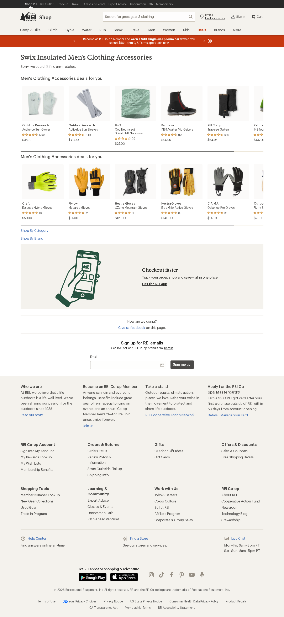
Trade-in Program (34, 514)
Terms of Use (46, 601)
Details (168, 348)
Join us (88, 426)
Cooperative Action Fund (240, 501)
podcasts (202, 574)
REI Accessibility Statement (176, 607)
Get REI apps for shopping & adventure (108, 569)
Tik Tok (161, 574)
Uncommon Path (100, 513)
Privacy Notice (113, 601)
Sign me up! (182, 364)
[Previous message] (74, 41)
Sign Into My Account (37, 451)
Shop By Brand (32, 238)
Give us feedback (131, 327)
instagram (151, 574)
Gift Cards (162, 457)
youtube (192, 574)
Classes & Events (100, 506)
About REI (229, 495)
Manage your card (234, 415)
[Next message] (203, 41)
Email (93, 356)
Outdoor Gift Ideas (168, 451)
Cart (260, 16)
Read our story (32, 415)
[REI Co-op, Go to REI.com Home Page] (28, 17)
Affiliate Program (167, 514)
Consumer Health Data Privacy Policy (193, 601)
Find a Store (139, 538)
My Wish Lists (31, 463)
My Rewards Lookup (36, 457)
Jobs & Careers (165, 495)
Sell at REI (161, 507)
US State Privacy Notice (146, 601)
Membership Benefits (37, 469)
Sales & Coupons (234, 451)
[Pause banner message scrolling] (209, 41)
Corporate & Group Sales (173, 520)
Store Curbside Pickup (105, 469)
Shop (45, 17)
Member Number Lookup (40, 495)
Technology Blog (234, 514)
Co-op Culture (165, 501)
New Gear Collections (37, 501)
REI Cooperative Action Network (170, 415)
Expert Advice (98, 500)
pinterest (181, 574)
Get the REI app (154, 284)
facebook (171, 574)
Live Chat (238, 538)
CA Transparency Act (103, 607)
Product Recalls (236, 601)
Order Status (97, 451)
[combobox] (149, 16)
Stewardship (231, 520)
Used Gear (28, 507)
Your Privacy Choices (82, 601)
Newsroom (229, 507)
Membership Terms (138, 607)
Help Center (37, 538)
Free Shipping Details (237, 457)
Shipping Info (98, 475)
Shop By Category (34, 230)
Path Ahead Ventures (104, 519)
